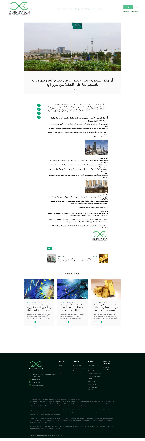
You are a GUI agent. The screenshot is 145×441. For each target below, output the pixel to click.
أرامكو (53, 128)
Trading (77, 9)
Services (71, 9)
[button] (77, 9)
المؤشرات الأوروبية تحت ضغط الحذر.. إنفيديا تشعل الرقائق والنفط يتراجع (71, 307)
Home (58, 9)
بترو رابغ (100, 195)
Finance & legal (85, 9)
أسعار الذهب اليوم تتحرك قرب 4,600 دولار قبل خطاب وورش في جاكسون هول (106, 307)
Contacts (99, 9)
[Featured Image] (39, 289)
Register (136, 7)
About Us (64, 9)
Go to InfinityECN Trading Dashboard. (131, 11)
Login (128, 7)
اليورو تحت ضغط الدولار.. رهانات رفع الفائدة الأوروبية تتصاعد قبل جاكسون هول (39, 307)
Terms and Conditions (106, 362)
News (94, 9)
